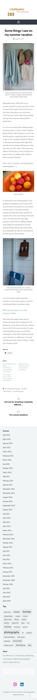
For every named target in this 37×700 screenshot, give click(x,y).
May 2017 (6, 476)
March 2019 (7, 472)
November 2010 (9, 580)
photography (11, 632)
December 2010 (9, 576)
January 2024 (7, 443)
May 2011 (6, 559)
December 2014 (9, 489)
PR (22, 632)
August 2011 (7, 547)
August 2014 (7, 497)
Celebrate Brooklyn (8, 616)
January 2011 (7, 572)
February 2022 (8, 456)
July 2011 (6, 551)
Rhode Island (7, 391)
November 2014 (9, 493)
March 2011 (7, 563)
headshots (24, 619)
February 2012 (8, 534)
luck (28, 623)
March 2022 (7, 451)
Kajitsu (22, 623)
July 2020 (6, 464)
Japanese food (15, 623)
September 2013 (9, 505)
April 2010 (7, 601)
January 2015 (7, 485)
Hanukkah (16, 619)
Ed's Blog (24, 389)
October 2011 (8, 543)
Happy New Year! (23, 364)
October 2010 (8, 584)
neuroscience (17, 627)
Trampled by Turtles (8, 645)
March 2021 (7, 460)
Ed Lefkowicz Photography (23, 692)
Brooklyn (17, 612)
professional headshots (9, 637)
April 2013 (7, 518)
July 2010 (6, 588)
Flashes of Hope (7, 619)
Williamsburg (20, 645)
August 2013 (7, 510)
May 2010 (6, 597)
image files (6, 623)
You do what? (7, 375)
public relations (21, 637)
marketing (7, 627)
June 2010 (6, 592)
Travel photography (18, 391)
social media (17, 641)
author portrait (7, 612)
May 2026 (6, 435)
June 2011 (6, 555)
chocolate (18, 616)
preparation (29, 632)
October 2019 (8, 468)
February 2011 (8, 568)
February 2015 (8, 481)
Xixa (29, 645)
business (27, 611)
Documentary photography (12, 389)
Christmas (25, 616)
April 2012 (7, 526)
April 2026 (7, 439)
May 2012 (6, 522)
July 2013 (6, 514)
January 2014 (7, 501)
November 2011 (9, 539)
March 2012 (7, 530)
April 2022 (7, 447)
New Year (25, 627)
